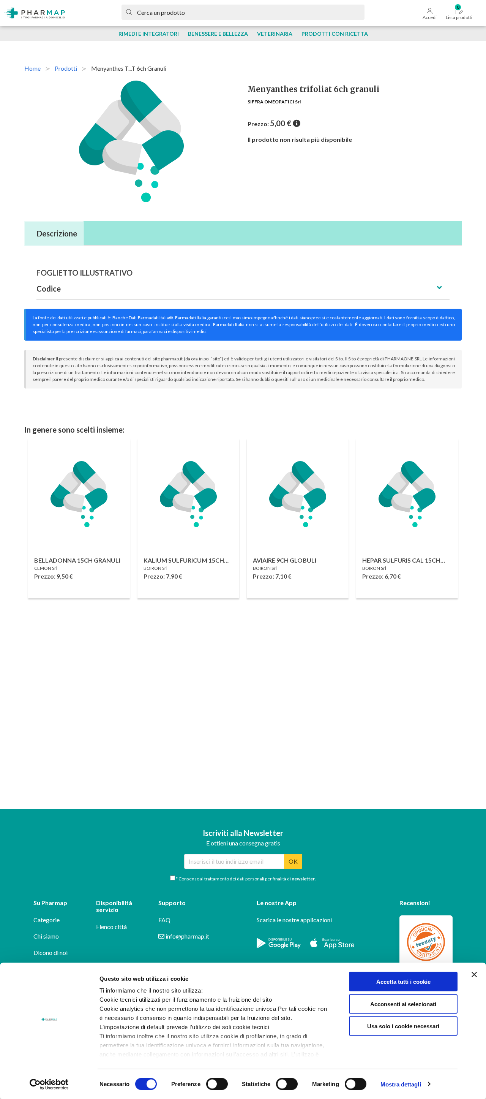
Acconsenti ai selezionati (403, 1004)
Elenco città (111, 926)
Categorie (46, 919)
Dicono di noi (50, 952)
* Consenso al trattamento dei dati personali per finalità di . (245, 879)
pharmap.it (172, 359)
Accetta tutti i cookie (403, 981)
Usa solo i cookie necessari (403, 1026)
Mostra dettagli (400, 1084)
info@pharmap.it (186, 936)
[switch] (217, 1084)
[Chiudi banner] (474, 974)
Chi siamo (46, 936)
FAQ (164, 919)
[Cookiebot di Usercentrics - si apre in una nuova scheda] (49, 1084)
